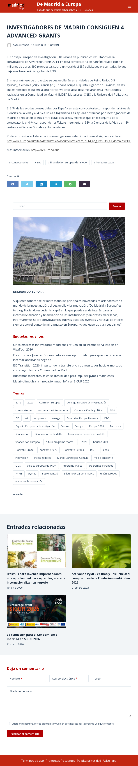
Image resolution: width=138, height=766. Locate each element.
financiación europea (27, 442)
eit (26, 418)
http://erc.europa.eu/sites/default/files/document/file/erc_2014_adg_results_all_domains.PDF (69, 141)
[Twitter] (27, 184)
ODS (18, 465)
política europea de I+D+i (41, 465)
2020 (30, 402)
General (54, 45)
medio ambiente (103, 457)
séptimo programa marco (79, 473)
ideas (106, 450)
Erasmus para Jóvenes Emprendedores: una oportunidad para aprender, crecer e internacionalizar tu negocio (67, 357)
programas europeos (101, 465)
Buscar (116, 206)
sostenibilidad (50, 473)
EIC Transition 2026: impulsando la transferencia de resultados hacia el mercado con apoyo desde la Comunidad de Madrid (67, 367)
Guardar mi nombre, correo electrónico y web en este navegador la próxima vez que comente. (63, 723)
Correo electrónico (64, 678)
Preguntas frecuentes (60, 761)
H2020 (83, 442)
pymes (32, 473)
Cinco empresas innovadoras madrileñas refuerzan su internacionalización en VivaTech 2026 (65, 347)
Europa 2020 (96, 426)
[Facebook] (13, 184)
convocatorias (23, 410)
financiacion (22, 434)
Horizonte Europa (73, 450)
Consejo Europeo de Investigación (87, 402)
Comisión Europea (50, 402)
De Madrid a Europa (59, 4)
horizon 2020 (101, 442)
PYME (18, 473)
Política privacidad (89, 761)
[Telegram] (56, 184)
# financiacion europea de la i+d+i (67, 162)
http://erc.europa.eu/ (45, 150)
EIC (17, 418)
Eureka (65, 426)
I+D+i (93, 450)
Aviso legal (110, 761)
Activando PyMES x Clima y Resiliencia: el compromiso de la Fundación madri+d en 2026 (101, 578)
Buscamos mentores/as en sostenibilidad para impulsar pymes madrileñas (63, 376)
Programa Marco (72, 465)
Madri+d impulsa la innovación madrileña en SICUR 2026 (51, 381)
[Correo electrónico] (84, 184)
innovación (21, 457)
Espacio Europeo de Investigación (35, 426)
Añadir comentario (21, 691)
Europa (79, 426)
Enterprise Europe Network (82, 418)
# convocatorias (18, 162)
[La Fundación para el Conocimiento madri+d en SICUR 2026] (36, 611)
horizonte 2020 (48, 450)
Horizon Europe (24, 450)
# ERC (38, 162)
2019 (18, 402)
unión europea (108, 473)
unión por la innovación (29, 481)
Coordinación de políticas (89, 410)
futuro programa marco (59, 442)
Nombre (16, 678)
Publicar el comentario (25, 734)
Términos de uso (32, 761)
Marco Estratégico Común (72, 457)
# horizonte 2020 (103, 162)
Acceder (18, 494)
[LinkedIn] (41, 184)
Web (98, 678)
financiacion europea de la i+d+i (86, 434)
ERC (106, 418)
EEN (112, 410)
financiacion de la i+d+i (48, 434)
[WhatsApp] (70, 184)
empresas (40, 418)
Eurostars (115, 426)
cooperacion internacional (53, 410)
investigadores (42, 457)
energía (56, 418)
